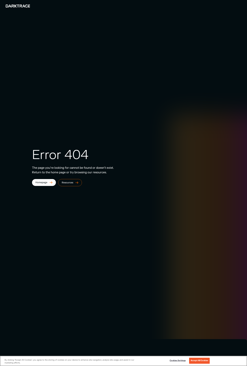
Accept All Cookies (199, 360)
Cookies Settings (178, 360)
